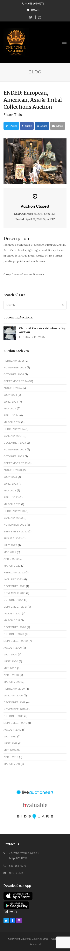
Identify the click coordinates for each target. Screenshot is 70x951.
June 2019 (11, 743)
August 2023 (13, 469)
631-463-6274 (17, 865)
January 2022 (13, 579)
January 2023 (13, 517)
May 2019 (10, 750)
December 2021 (14, 586)
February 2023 (14, 510)
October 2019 (14, 715)
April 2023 (11, 497)
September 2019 (15, 722)
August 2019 (12, 729)
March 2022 (12, 565)
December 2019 (14, 702)
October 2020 (14, 633)
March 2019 (12, 763)
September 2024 (16, 381)
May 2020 (10, 668)
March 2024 (12, 422)
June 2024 (11, 401)
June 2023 (11, 483)
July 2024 (10, 394)
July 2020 (10, 654)
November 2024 (15, 367)
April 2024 (11, 415)
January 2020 (13, 695)
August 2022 (13, 538)
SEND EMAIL (17, 873)
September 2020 (16, 640)
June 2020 (11, 661)
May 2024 (10, 408)
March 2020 (12, 681)
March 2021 (12, 620)
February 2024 (14, 428)
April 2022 (11, 558)
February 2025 (14, 360)
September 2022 (16, 531)
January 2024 (13, 435)
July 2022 (10, 545)
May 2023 (10, 490)
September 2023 (16, 463)
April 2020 (11, 674)
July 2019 (10, 736)
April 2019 (11, 756)
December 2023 (15, 442)
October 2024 (14, 374)
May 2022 (10, 551)
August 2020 (13, 647)
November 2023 (15, 449)
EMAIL (35, 10)
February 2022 (14, 572)
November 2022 (15, 524)
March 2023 (12, 504)
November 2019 (15, 709)
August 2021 (12, 613)
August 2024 (13, 387)
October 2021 (13, 599)
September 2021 (15, 606)
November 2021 (14, 592)
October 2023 (14, 456)
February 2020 (14, 688)
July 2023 (10, 476)
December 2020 (15, 627)
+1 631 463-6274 (34, 3)
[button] (64, 42)
